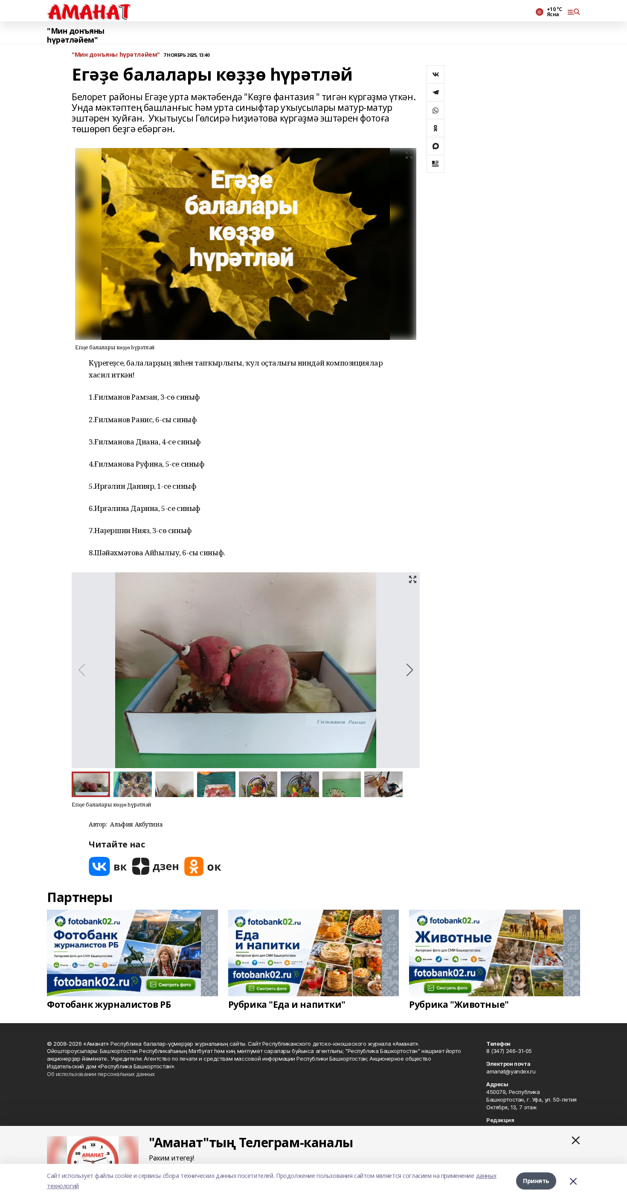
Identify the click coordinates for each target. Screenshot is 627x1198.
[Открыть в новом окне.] (108, 866)
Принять (536, 1181)
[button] (409, 670)
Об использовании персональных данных (101, 1073)
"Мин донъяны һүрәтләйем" (75, 35)
